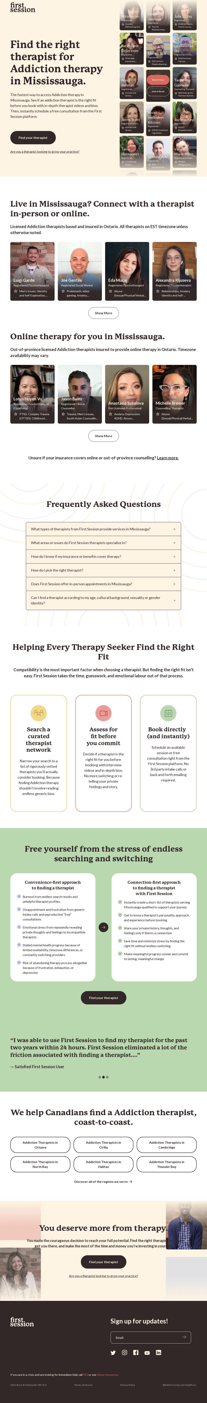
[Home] (22, 1322)
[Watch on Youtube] (147, 1352)
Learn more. (168, 457)
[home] (22, 7)
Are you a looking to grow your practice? (44, 151)
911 (85, 1374)
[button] (99, 1077)
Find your (33, 137)
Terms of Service (83, 1384)
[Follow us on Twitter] (113, 1352)
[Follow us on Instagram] (124, 1352)
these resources (107, 1374)
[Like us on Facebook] (135, 1352)
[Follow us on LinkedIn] (158, 1352)
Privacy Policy (127, 1384)
